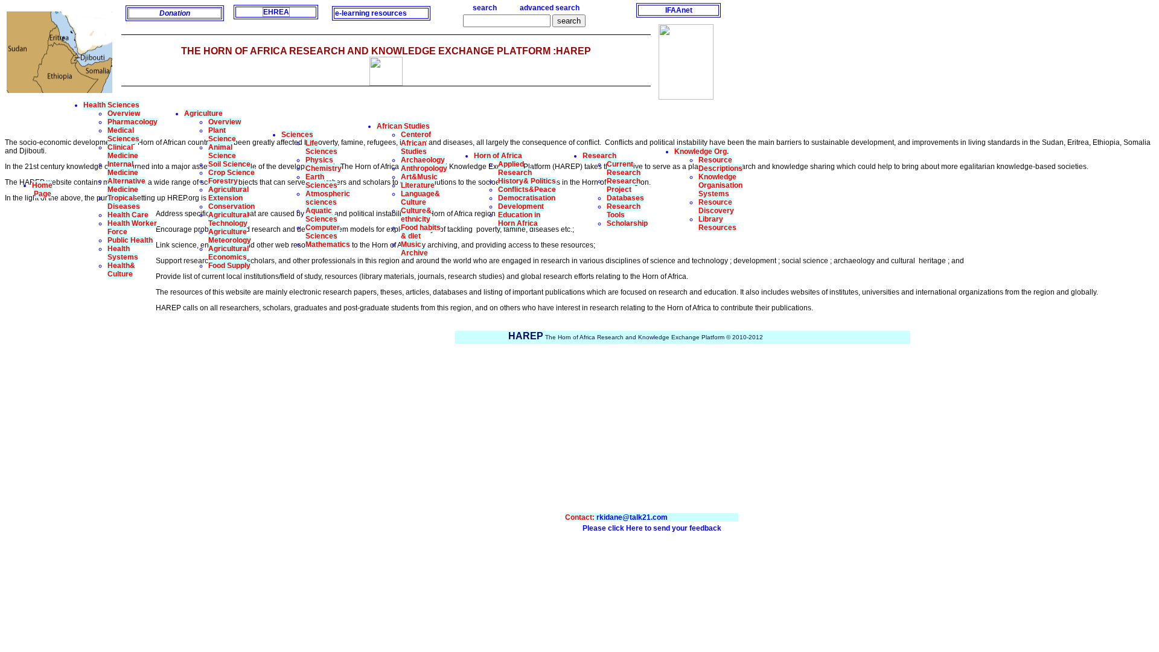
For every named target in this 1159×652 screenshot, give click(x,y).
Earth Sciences (321, 181)
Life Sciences (321, 147)
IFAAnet (678, 10)
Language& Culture (420, 198)
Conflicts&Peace (527, 189)
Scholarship (627, 223)
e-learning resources (371, 13)
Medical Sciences (123, 134)
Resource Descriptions (720, 164)
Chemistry (323, 168)
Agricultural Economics (228, 253)
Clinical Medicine (122, 151)
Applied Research (515, 168)
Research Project (623, 185)
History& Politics (527, 181)
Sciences (297, 134)
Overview (123, 113)
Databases (625, 198)
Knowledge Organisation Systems (720, 185)
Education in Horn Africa (519, 219)
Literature (418, 185)
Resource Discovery (716, 206)
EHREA (276, 12)
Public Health (130, 240)
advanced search (550, 8)
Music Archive (414, 248)
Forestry (223, 181)
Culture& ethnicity (416, 214)
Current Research (623, 168)
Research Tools (623, 210)
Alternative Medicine (126, 185)
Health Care (127, 215)
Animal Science (222, 151)
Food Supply (229, 265)
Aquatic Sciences (321, 214)
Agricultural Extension (228, 193)
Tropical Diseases (123, 202)
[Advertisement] (80, 390)
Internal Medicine (122, 168)
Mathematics (327, 244)
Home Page (42, 189)
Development (521, 206)
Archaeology (423, 160)
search (485, 8)
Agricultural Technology (228, 219)
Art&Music (419, 177)
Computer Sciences (322, 231)
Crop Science (231, 172)
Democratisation (526, 198)
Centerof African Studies (416, 143)
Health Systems (122, 253)
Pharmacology (132, 122)
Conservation (231, 206)
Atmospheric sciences (327, 198)
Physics (319, 160)
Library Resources (717, 223)
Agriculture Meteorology (229, 236)
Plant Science (222, 134)
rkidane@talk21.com (632, 517)
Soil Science (229, 164)
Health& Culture (121, 269)
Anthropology (424, 168)
